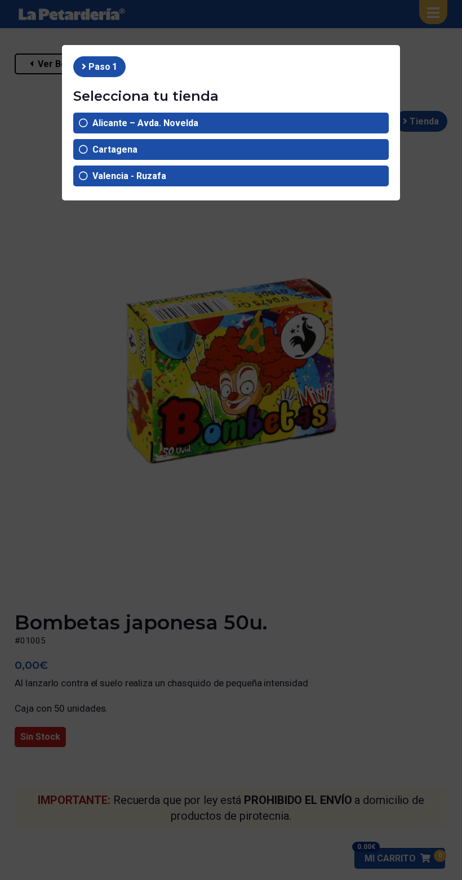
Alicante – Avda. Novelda (143, 123)
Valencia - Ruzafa (127, 176)
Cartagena (112, 149)
